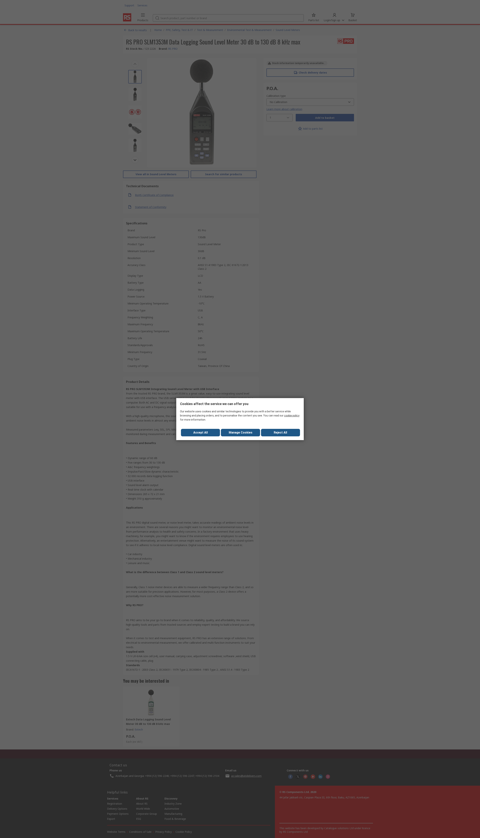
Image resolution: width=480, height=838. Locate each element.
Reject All (280, 432)
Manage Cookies (240, 432)
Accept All (200, 432)
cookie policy (291, 415)
